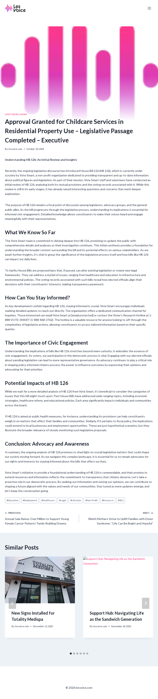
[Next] (145, 603)
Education (13, 500)
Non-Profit (91, 500)
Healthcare (48, 500)
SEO (120, 500)
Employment (30, 500)
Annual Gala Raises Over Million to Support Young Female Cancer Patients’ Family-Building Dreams (37, 518)
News (23, 114)
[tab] (71, 653)
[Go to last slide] (12, 603)
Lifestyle (75, 500)
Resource (108, 500)
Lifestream (12, 114)
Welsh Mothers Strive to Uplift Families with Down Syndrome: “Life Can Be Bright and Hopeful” (120, 518)
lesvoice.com (15, 149)
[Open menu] (149, 8)
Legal (62, 500)
